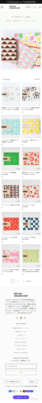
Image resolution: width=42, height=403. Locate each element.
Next (28, 281)
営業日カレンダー (21, 331)
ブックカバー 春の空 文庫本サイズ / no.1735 (10, 270)
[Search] (36, 7)
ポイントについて (21, 338)
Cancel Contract (21, 352)
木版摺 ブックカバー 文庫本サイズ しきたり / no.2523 (10, 108)
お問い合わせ (21, 349)
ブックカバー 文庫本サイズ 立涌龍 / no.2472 (10, 141)
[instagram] (25, 318)
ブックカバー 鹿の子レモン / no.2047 (31, 141)
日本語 (28, 7)
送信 (21, 372)
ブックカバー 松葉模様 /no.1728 (8, 173)
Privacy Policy (21, 345)
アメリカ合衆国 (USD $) (12, 381)
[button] (2, 7)
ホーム (8, 20)
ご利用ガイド (21, 335)
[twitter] (17, 318)
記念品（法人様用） (21, 342)
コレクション (16, 20)
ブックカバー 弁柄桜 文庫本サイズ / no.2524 (31, 108)
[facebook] (21, 318)
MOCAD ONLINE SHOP (17, 386)
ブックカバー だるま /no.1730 (28, 206)
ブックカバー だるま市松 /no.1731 (9, 238)
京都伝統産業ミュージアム (21, 328)
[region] (21, 2)
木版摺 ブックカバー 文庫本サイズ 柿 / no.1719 (31, 173)
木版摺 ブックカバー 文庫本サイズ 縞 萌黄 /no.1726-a (31, 270)
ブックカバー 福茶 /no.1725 (10, 205)
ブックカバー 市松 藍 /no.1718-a (29, 238)
